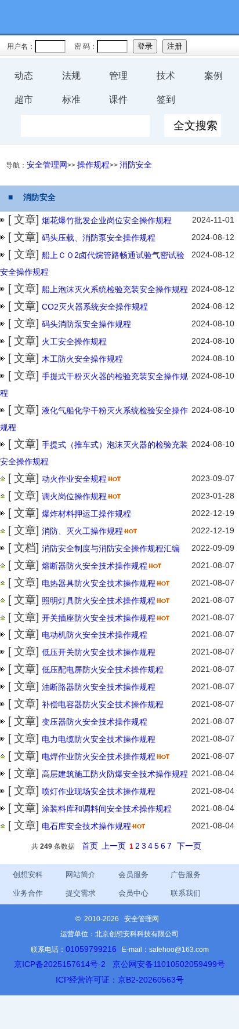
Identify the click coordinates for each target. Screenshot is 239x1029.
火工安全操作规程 (74, 341)
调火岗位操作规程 (74, 496)
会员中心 (133, 893)
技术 (166, 76)
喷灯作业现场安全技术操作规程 (98, 791)
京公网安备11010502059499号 (169, 964)
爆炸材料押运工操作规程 (86, 513)
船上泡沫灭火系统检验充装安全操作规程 (115, 289)
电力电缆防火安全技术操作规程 (98, 739)
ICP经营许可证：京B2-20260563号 (120, 979)
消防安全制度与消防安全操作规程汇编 (111, 548)
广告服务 (186, 874)
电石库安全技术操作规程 (86, 826)
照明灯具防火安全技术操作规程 (98, 600)
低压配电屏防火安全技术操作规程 (103, 669)
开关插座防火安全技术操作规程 (98, 618)
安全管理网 (47, 164)
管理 (118, 76)
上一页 (114, 845)
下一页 (189, 845)
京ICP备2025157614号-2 (60, 964)
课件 (118, 99)
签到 (166, 99)
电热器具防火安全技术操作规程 (98, 583)
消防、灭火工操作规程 (82, 531)
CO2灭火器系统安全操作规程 (95, 306)
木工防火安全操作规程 (82, 358)
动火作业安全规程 (74, 478)
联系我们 (186, 893)
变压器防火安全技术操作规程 (94, 721)
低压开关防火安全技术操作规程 (98, 652)
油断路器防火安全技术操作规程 (98, 687)
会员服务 (133, 874)
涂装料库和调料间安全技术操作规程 (107, 808)
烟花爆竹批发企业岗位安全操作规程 (107, 220)
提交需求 (81, 893)
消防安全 (135, 164)
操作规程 (93, 164)
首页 (90, 845)
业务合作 (28, 893)
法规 (71, 76)
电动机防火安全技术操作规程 (94, 634)
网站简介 (81, 874)
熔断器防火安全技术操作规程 (94, 565)
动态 (24, 76)
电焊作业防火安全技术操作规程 (98, 756)
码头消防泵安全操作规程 (86, 324)
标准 (71, 99)
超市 (24, 99)
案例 (213, 76)
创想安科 (28, 874)
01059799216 (91, 949)
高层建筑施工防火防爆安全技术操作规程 (115, 774)
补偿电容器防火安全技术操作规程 (103, 704)
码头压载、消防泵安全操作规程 (98, 237)
